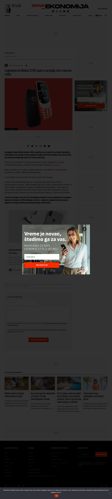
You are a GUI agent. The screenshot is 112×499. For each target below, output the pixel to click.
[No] (109, 493)
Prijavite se (42, 265)
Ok (57, 496)
